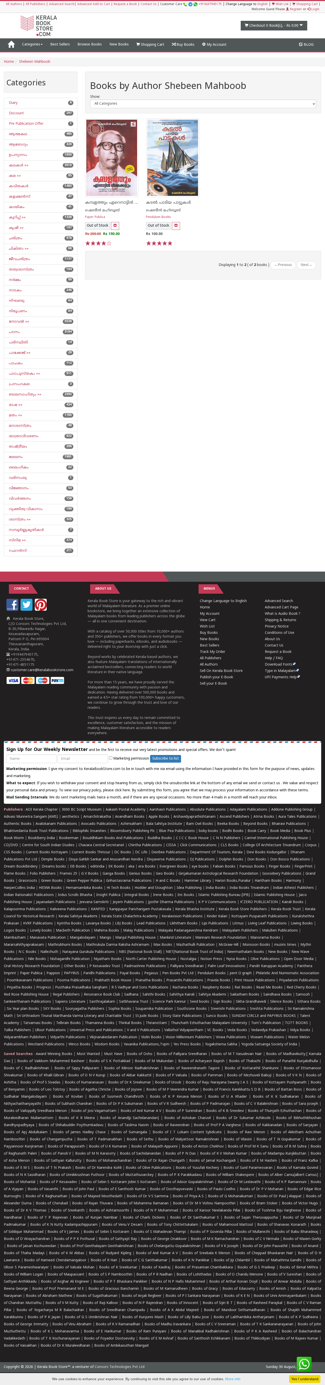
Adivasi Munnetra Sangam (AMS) (31, 817)
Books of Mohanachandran (109, 1161)
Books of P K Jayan (44, 1317)
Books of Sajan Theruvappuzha (251, 1218)
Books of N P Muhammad (156, 1210)
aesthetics (70, 817)
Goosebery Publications (281, 874)
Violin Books (151, 1037)
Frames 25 (68, 874)
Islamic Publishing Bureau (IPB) (224, 895)
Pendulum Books (158, 217)
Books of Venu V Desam (122, 1225)
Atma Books (263, 817)
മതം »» (15, 415)
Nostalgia (188, 959)
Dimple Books (52, 859)
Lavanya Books (98, 923)
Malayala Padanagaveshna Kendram (188, 930)
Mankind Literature (175, 938)
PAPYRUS (71, 973)
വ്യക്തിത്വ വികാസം (25, 509)
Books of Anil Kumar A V (141, 1111)
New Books (119, 44)
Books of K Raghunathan (46, 1196)
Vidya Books (300, 1030)
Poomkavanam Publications (30, 980)
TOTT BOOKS (296, 1023)
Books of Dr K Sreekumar (129, 1082)
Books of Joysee (128, 1090)
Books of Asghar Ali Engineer (65, 1282)
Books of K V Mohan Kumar (223, 1154)
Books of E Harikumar (102, 1331)
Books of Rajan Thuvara (92, 1203)
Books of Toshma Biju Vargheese (273, 1210)
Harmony (293, 881)
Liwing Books (302, 923)
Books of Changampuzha (51, 1139)
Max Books (162, 945)
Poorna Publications (73, 980)
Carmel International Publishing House (276, 838)
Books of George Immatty (26, 1324)
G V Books (90, 874)
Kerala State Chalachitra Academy (129, 916)
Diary (13, 103)
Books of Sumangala (129, 1132)
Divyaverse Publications (166, 859)
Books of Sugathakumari (96, 1296)
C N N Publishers (226, 838)
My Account (216, 45)
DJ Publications (202, 859)
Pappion (53, 973)
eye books (200, 866)
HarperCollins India (19, 888)
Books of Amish (272, 1289)
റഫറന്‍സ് (17, 551)
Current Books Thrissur (91, 852)
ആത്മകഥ (17, 134)
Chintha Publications (145, 845)
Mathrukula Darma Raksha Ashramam (117, 945)
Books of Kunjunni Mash (143, 1317)
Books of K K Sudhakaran (276, 1097)
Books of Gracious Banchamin (113, 1289)
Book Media (280, 831)
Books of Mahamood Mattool (227, 1225)
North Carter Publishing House (151, 959)
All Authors (14, 4)
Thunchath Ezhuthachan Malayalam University (209, 1023)
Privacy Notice (277, 626)
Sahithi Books (153, 995)
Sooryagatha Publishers (84, 1009)
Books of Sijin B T (218, 1303)
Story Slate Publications (182, 1016)
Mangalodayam (82, 938)
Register (295, 9)
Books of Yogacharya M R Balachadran (50, 1310)
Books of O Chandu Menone (239, 1274)
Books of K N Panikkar (190, 1260)
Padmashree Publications (145, 966)
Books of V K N (289, 1075)
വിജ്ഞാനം (18, 488)
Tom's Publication (266, 1023)
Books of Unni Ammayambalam (280, 1296)
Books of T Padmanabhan (99, 1139)
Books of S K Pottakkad (109, 1061)
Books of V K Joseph (221, 1246)
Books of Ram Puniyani (146, 1331)
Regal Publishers (66, 995)
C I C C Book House (192, 838)
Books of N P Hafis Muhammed (178, 1282)
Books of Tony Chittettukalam (172, 1225)
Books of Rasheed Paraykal (259, 1303)
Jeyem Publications (128, 902)
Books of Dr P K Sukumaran (119, 1104)
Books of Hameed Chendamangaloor (55, 1260)
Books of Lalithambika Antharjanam (244, 1317)
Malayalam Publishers (240, 930)
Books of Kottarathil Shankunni (251, 1068)
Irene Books (163, 895)
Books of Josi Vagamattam (93, 1111)
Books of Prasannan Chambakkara (204, 1267)
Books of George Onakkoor (164, 1239)
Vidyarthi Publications (68, 1037)
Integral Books (136, 895)
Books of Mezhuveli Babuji (249, 1075)
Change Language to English (223, 601)
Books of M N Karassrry (95, 1154)
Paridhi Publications (99, 973)
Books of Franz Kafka (300, 1161)
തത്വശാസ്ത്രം (21, 269)
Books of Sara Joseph (300, 1104)
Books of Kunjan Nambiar (95, 1218)
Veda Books (237, 1030)
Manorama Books (265, 938)
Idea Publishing (189, 888)
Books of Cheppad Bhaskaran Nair (264, 1253)
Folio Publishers (43, 874)
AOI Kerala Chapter (42, 810)
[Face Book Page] (13, 610)
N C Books (27, 952)
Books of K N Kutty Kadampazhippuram (64, 1225)
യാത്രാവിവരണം (23, 436)
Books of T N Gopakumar (278, 1139)
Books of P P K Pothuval (74, 1239)
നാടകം (15, 290)
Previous (283, 265)
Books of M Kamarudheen (165, 1289)
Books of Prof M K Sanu (248, 1146)
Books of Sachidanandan (140, 1154)
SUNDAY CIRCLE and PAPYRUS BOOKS (264, 1016)
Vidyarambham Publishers (25, 1037)
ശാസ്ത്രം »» (19, 519)
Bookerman (68, 838)
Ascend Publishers (234, 817)
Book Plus (302, 831)
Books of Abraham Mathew (49, 1296)
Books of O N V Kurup (86, 1075)
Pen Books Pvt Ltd (177, 973)
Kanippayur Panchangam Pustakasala (140, 909)
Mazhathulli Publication (195, 945)
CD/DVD (11, 845)
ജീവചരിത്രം (19, 259)
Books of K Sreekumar (118, 1267)
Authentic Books (17, 824)
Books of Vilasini (238, 1139)
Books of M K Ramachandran (215, 1239)
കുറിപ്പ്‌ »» (17, 217)
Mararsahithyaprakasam (24, 945)
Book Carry (257, 831)
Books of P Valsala (171, 1075)
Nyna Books (236, 959)
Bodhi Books (232, 831)
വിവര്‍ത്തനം (19, 499)
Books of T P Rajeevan (47, 1218)
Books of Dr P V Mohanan (261, 1189)
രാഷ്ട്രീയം (17, 447)
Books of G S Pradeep (256, 1267)
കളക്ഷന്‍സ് (19, 197)
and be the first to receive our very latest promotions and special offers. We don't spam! (121, 750)
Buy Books (184, 45)
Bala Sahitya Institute (164, 824)
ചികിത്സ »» (18, 249)
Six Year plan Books (23, 1009)
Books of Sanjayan (302, 1125)
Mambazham (15, 938)
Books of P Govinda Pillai (211, 1232)
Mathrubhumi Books (65, 945)
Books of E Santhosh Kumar (122, 1189)
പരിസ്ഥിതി (18, 342)
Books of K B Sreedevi (224, 1111)
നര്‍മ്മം (14, 280)
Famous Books (252, 866)
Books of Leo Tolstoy (47, 1090)
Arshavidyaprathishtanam (194, 817)
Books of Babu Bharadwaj (296, 1232)
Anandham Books (129, 817)
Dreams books (54, 866)
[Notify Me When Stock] (115, 226)
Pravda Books (218, 980)
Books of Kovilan (68, 1097)
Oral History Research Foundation (32, 966)
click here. (123, 790)
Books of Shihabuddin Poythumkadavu (71, 1125)
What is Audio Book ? (282, 614)
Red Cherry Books (301, 987)
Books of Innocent (182, 1303)
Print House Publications (254, 980)
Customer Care (191, 4)
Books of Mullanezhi (253, 1232)
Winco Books (79, 1044)
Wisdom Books (107, 1044)
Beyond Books (255, 824)
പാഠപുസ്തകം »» (24, 374)
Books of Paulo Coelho (216, 1189)
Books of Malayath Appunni (154, 1146)
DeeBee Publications (168, 852)
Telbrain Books (68, 1023)
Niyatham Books (108, 959)
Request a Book (125, 4)
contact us (271, 783)
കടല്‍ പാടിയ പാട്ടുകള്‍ (168, 202)
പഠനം (14, 332)
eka (131, 866)
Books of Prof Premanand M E (58, 1289)
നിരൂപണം (17, 311)
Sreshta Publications (267, 1009)
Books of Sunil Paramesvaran (247, 1168)
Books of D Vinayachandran (27, 1239)
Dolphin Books (231, 859)
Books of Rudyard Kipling (110, 1253)
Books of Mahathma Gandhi (278, 1260)
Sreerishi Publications (228, 1009)
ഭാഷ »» (15, 405)
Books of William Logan (23, 1274)
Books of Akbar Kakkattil (130, 1075)
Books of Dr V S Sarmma (148, 1196)
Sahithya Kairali (181, 995)
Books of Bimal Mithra (299, 1267)
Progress (43, 987)
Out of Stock (97, 226)
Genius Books (140, 874)
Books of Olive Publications (148, 1168)
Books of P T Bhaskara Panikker (120, 1282)
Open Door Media (299, 959)
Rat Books (243, 987)
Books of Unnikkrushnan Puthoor (77, 1175)
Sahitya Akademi (212, 995)
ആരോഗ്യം (18, 145)
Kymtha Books (69, 923)
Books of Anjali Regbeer (141, 1296)
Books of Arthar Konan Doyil (233, 1282)
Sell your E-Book (213, 684)
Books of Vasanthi (43, 1189)
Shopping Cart (306, 4)
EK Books (116, 866)
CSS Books (13, 852)
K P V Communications (217, 902)
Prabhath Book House (112, 980)
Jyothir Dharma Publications (171, 902)
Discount (16, 113)
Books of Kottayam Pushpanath (279, 1082)
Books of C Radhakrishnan (26, 1068)
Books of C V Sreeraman (215, 1324)
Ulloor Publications (50, 1030)
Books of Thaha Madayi (24, 1253)
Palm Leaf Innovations (226, 966)
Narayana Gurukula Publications (88, 952)
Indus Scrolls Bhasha (75, 895)
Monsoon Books (256, 945)
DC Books (122, 852)
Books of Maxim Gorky (302, 1239)
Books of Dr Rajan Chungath (160, 1161)
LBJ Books (123, 923)
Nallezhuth (49, 952)
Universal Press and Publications (96, 1030)
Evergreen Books (173, 866)
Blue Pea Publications (177, 831)
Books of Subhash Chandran (68, 1104)
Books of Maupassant (65, 1274)
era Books (146, 866)
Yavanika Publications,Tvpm (146, 1044)
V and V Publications (143, 1030)
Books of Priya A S (188, 1196)
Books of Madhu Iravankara (167, 1324)
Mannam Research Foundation (220, 938)
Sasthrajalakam (102, 1002)
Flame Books (15, 874)
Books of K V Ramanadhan (118, 1324)
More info (232, 1379)
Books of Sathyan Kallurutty (58, 1161)
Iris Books (185, 895)
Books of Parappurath (66, 1146)
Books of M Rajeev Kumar (296, 1338)
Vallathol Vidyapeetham (183, 1030)
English (262, 4)
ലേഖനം (15, 457)
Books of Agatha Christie (90, 1090)
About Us (272, 639)
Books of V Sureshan (284, 1274)
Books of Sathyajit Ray (118, 1239)
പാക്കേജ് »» (19, 353)
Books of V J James (63, 1232)
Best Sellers (60, 44)
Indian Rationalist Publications (29, 895)
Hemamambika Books (84, 888)
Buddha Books (160, 838)
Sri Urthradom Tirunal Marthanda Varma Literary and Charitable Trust (74, 1016)
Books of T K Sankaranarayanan (267, 1324)
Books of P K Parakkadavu (180, 1175)
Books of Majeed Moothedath (96, 1196)
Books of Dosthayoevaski (171, 1189)
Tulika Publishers (17, 1030)
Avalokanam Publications (56, 824)
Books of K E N (237, 1296)
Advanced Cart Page (281, 607)
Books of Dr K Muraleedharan (65, 1346)
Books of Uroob (168, 1082)
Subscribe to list (165, 759)
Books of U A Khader (227, 1097)
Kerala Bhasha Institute (195, 909)
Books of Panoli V (56, 1154)
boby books (208, 831)
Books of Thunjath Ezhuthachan (275, 1111)
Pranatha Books (148, 980)
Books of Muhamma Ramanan (143, 1203)
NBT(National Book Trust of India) (194, 952)
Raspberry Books (216, 987)
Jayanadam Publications (55, 902)
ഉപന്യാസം (17, 155)
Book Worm (14, 838)
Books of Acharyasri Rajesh (201, 1061)
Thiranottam (156, 1023)
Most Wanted (88, 1054)
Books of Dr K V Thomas (25, 1210)
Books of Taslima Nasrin (128, 1125)
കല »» (14, 176)
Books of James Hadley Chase (79, 1132)
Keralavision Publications (182, 916)
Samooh (303, 995)
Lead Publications (151, 923)
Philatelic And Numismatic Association (287, 973)
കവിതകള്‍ (18, 186)
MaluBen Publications (280, 930)
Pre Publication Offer (25, 124)
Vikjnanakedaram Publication (113, 1037)
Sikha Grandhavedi (251, 1002)
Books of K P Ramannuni (285, 1182)
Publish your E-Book (216, 677)
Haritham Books (268, 881)
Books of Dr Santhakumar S (194, 1218)
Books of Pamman (207, 1075)
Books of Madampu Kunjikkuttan (278, 1154)
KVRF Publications (38, 923)
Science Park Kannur (169, 1002)
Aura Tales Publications (297, 817)
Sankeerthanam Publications (27, 1002)
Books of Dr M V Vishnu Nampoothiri (204, 1203)
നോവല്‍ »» (18, 322)
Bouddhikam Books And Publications (113, 838)
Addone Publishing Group (292, 810)
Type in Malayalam (280, 671)
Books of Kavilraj (156, 1267)
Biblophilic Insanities (89, 831)
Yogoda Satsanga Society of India (269, 1044)
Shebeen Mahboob (34, 62)
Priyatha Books (19, 987)
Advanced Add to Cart (93, 4)
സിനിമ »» (17, 540)
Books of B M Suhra (289, 1146)
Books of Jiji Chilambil (232, 1260)
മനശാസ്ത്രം (19, 426)
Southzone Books (192, 1009)
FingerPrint (304, 866)
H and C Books (168, 881)
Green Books (52, 881)
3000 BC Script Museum (82, 810)
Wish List (281, 4)
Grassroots (28, 881)
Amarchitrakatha (97, 817)
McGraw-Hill (228, 945)
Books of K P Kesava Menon (176, 1097)
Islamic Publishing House (274, 895)
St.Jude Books (146, 1016)
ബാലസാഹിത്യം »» (24, 394)
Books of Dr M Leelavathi (239, 1182)
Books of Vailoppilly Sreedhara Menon (35, 1111)
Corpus (311, 845)
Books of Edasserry (238, 1289)
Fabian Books (224, 866)
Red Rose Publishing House (26, 995)
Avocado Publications (99, 824)
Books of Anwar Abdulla (281, 1282)
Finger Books (279, 866)
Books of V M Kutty (61, 1303)
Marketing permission (130, 759)
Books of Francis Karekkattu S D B (232, 1090)
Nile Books (37, 959)
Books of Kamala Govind (297, 1168)
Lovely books (41, 930)
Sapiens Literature (70, 1002)
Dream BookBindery (21, 866)
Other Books (74, 966)
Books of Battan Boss (283, 1090)
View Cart (208, 620)
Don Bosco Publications (290, 859)
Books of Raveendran (171, 1125)
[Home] (11, 44)
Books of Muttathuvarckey (131, 1175)
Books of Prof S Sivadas (40, 1082)
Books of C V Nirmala (261, 1239)
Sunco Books (217, 1016)
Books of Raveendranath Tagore (192, 1068)
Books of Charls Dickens (144, 1218)
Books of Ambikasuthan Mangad (121, 1346)
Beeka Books (228, 824)
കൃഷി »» (16, 228)
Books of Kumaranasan (84, 1082)
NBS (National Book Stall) (140, 952)
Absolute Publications (208, 810)
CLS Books (230, 845)
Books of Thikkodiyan (252, 1338)
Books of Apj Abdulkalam (25, 1132)
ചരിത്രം (15, 238)
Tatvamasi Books (37, 1023)
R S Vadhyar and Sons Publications (139, 987)
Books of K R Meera (77, 1118)
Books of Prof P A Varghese (217, 1125)
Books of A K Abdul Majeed (174, 1310)
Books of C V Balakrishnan (256, 1104)
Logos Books (15, 930)
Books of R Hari (104, 1260)
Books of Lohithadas (193, 1274)
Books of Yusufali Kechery (197, 1168)
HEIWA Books (50, 888)
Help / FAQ (274, 658)
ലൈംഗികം (18, 467)
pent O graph (241, 973)
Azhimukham (131, 824)
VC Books (215, 1030)
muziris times (285, 945)
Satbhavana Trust (133, 1002)
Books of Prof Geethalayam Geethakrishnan (97, 1246)
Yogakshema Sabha (221, 1044)
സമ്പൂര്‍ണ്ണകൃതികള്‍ (26, 530)
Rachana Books (185, 987)
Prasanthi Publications (184, 980)
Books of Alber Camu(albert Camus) (288, 1175)
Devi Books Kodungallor (266, 852)
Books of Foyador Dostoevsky (109, 1338)
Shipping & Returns (280, 620)
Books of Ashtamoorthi (109, 1210)
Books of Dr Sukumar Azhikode (243, 1118)
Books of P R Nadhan (154, 1274)
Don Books (256, 859)
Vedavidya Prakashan (268, 1030)
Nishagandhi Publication (70, 959)
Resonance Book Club (102, 995)
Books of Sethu (140, 1139)
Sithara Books (309, 1002)
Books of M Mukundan (154, 1061)
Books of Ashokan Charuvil (187, 1118)
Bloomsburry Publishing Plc (132, 831)
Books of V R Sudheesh (166, 1104)
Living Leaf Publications (267, 923)
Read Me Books (269, 987)
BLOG (308, 45)
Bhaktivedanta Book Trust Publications (36, 831)
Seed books (199, 1002)
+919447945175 (210, 4)
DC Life (141, 852)
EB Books (78, 866)
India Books (215, 888)
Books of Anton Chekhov (203, 1146)
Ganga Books (114, 874)
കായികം (16, 207)
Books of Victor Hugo (300, 1203)
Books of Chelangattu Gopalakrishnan (169, 1246)
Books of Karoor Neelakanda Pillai (211, 1210)
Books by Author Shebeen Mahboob (168, 87)
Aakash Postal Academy (126, 810)
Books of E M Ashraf (156, 1338)
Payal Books (130, 973)
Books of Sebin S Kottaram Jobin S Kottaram (118, 1182)
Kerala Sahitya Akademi (77, 916)
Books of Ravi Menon (246, 1132)
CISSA (171, 845)
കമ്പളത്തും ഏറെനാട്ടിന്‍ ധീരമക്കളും (121, 202)
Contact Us (148, 4)
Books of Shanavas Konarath (281, 1225)
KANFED (98, 909)
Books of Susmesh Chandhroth (116, 1097)
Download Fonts (278, 665)
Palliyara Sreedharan (187, 966)
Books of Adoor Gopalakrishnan (187, 1182)
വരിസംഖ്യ (17, 478)
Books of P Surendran (184, 1111)
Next (306, 265)
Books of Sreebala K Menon (206, 1253)
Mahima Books (106, 930)
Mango (105, 938)
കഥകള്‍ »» (18, 165)
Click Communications (198, 845)
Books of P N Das (180, 1154)
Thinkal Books (130, 1023)
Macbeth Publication (73, 930)
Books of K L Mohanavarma (54, 1331)
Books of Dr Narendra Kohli (98, 1168)
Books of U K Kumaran (108, 1146)
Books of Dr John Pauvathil (264, 1246)
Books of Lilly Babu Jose (188, 1317)
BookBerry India (41, 838)
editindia (97, 866)
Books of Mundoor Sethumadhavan (234, 1310)
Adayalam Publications (248, 810)
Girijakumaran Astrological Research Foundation (218, 874)
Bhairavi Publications (289, 824)
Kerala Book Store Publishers (243, 909)
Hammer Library (197, 881)
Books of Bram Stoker (259, 1203)
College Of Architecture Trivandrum (272, 845)
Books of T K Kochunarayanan (54, 1338)
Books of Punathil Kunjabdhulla (291, 1061)
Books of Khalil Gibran (45, 1075)
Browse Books (89, 44)
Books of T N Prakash (52, 1168)
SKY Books (52, 1009)
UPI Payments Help (281, 677)
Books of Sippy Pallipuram (76, 1068)
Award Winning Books (54, 1054)
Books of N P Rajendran (142, 1303)
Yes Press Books (187, 1044)
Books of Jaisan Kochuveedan (31, 1246)
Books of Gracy (205, 1289)
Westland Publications (47, 1044)
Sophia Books (119, 1009)
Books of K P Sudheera (298, 1317)
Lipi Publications (215, 923)
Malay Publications (138, 930)
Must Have (113, 1054)
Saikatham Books (244, 995)
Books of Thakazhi (245, 1061)
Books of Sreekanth (68, 1210)
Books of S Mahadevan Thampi (160, 1232)
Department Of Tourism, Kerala (216, 852)
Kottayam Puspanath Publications (259, 916)
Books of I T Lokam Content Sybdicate (187, 1132)
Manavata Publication (48, 938)
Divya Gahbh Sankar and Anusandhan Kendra (106, 859)
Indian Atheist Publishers (293, 888)
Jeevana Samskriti (94, 902)
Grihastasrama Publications (129, 881)
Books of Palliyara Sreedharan (182, 1054)
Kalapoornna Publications (25, 909)
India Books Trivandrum (249, 888)
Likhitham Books (184, 923)
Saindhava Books (277, 995)
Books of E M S (17, 1168)
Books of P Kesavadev (58, 1182)
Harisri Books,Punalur (233, 881)
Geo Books (165, 874)
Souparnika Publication (154, 1009)
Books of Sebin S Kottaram (106, 1232)
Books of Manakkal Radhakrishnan (200, 1331)
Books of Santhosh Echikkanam (203, 1338)
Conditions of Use (279, 633)
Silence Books (281, 1002)
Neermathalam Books (245, 952)
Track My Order (212, 652)
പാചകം (15, 363)
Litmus (238, 923)
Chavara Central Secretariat (101, 845)
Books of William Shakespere (230, 1175)
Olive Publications (265, 959)
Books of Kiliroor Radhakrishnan (131, 1068)
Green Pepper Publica (84, 881)
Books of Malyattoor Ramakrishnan (188, 1139)
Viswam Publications (267, 1037)
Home (9, 62)
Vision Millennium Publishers (189, 1037)
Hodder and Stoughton (154, 888)
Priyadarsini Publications (299, 980)
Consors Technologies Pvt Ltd (119, 1367)
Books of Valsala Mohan (73, 1267)
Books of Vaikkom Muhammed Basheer (51, 1061)
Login (314, 9)
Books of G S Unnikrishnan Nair (91, 1317)
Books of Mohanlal (19, 1182)
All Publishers (35, 4)
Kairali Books (292, 902)
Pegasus (151, 973)
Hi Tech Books (119, 888)
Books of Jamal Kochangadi (212, 1161)
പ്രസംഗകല (19, 384)
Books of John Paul (78, 1189)
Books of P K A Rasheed (255, 1331)
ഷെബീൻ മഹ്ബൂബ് (102, 210)
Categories (31, 44)
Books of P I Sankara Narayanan (193, 1296)
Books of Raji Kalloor (100, 1303)
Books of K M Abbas (66, 1253)
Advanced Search (61, 4)
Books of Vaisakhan (20, 1346)
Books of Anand (304, 1246)
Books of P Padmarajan (210, 1104)
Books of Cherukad (52, 1203)
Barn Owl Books (199, 824)
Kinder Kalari (217, 916)
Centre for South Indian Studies (48, 845)
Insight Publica (108, 895)
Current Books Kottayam (47, 852)
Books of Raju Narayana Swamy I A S (217, 1082)
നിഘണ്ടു (16, 301)
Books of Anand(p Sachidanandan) (129, 1118)
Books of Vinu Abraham (72, 1324)
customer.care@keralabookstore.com (41, 670)
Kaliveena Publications (68, 909)
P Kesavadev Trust (104, 966)
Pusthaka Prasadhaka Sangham (81, 987)
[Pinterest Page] (41, 610)
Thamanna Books (99, 1023)
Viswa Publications (231, 1037)
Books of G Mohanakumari (230, 1196)
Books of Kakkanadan (263, 1125)
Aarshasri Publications (168, 810)
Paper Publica (95, 217)
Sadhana (131, 995)
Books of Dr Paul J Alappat (279, 1196)
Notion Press (211, 959)
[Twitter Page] (27, 610)
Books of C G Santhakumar (144, 1260)
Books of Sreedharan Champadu (117, 1310)
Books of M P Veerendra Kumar (172, 1090)
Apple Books (159, 817)
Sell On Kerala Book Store (221, 671)
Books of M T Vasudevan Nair (236, 1054)
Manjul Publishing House (135, 938)
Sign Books (222, 1002)
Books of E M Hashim (258, 1161)
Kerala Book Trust (286, 909)
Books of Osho (139, 1054)
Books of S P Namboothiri (110, 1274)
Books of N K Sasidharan (24, 1175)
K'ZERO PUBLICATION (259, 902)
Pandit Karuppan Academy (271, 966)
